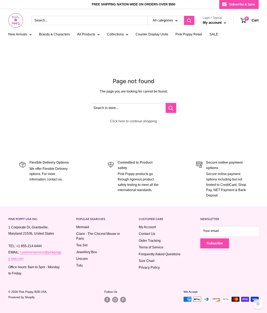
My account (213, 23)
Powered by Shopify (21, 297)
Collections (115, 34)
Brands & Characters (54, 34)
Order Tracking (150, 240)
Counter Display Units (152, 34)
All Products (86, 34)
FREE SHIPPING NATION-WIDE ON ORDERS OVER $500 (133, 4)
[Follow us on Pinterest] (123, 300)
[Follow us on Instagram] (115, 300)
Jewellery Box (86, 252)
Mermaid (82, 227)
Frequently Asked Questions (159, 254)
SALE (213, 34)
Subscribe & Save (242, 4)
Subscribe (215, 243)
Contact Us (147, 233)
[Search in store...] (171, 108)
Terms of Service (151, 247)
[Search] (189, 20)
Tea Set (81, 245)
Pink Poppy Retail (188, 34)
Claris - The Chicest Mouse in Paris (98, 236)
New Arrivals (17, 34)
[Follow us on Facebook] (107, 300)
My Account (147, 227)
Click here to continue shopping (133, 121)
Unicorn (82, 258)
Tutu (79, 265)
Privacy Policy (149, 267)
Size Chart (146, 261)
